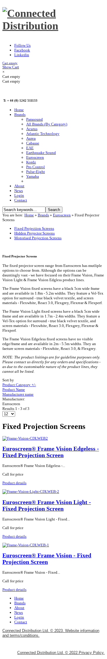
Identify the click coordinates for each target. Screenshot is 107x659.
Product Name (13, 389)
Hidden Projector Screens (34, 233)
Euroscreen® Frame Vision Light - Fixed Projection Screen (46, 505)
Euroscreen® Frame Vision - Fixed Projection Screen (46, 558)
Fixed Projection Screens (34, 228)
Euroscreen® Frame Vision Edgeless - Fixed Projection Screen (50, 452)
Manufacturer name (18, 394)
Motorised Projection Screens (38, 238)
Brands (43, 215)
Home (29, 215)
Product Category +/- (19, 385)
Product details (14, 483)
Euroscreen (62, 215)
